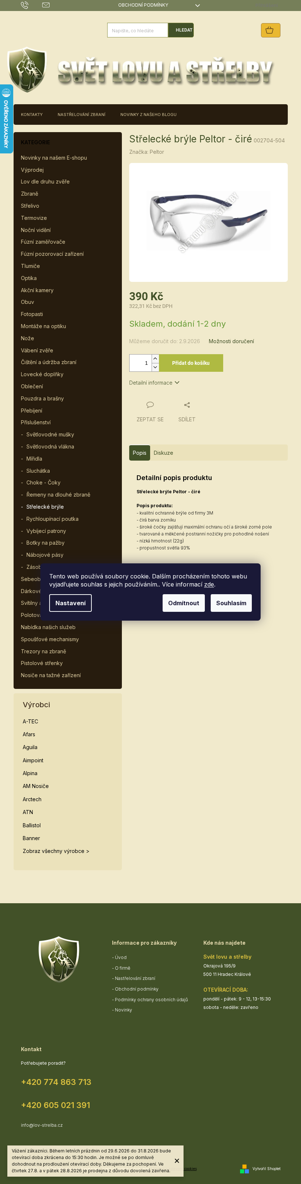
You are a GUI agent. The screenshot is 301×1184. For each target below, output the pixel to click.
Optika (29, 278)
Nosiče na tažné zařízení (51, 675)
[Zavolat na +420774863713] (32, 5)
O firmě (122, 968)
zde (209, 584)
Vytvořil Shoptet (266, 1168)
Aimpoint (33, 760)
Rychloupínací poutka (52, 519)
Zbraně (29, 193)
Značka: (146, 152)
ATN (28, 812)
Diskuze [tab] (163, 453)
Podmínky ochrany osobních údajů (151, 999)
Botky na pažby (45, 543)
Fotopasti (32, 314)
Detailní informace (151, 382)
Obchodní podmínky (143, 5)
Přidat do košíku (191, 363)
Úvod (121, 957)
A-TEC (30, 721)
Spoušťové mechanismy (50, 639)
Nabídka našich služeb (48, 627)
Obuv (27, 302)
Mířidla (34, 458)
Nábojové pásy (45, 555)
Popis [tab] (139, 453)
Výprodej (32, 170)
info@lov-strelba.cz (42, 1125)
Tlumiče (30, 266)
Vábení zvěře (37, 350)
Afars (29, 734)
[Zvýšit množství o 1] (155, 359)
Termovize (34, 218)
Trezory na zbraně (43, 651)
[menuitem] (32, 114)
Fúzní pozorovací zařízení (52, 254)
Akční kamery (37, 290)
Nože (27, 338)
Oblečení (32, 386)
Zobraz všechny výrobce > (56, 851)
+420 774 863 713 (56, 1082)
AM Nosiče (36, 786)
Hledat (184, 30)
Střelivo (30, 206)
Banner (31, 838)
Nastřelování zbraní (135, 978)
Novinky (123, 1010)
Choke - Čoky (43, 482)
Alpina (30, 773)
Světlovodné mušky (50, 434)
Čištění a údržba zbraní (48, 362)
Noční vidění (36, 230)
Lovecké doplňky (42, 374)
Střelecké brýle (45, 507)
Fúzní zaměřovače (43, 242)
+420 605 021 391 (55, 1105)
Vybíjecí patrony (46, 531)
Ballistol (32, 825)
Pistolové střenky (42, 663)
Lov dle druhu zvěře (45, 181)
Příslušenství (36, 422)
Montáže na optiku (43, 326)
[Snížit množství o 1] (155, 367)
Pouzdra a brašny (42, 398)
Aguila (30, 747)
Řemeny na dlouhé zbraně (58, 494)
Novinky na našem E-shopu (54, 158)
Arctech (32, 799)
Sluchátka (38, 471)
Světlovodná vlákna (50, 446)
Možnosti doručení (231, 341)
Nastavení (70, 603)
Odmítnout (183, 603)
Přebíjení (31, 410)
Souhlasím (231, 603)
